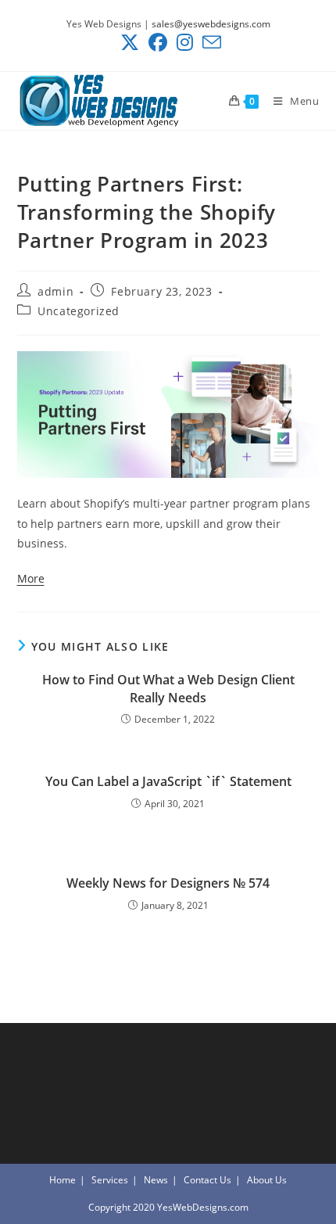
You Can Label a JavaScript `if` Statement (168, 781)
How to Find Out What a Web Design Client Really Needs (168, 688)
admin (55, 291)
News (156, 1179)
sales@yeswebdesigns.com (211, 24)
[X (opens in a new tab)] (130, 42)
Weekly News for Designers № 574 (168, 883)
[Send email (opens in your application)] (209, 42)
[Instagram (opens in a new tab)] (185, 42)
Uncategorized (79, 310)
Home (62, 1179)
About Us (267, 1179)
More (31, 578)
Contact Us (207, 1179)
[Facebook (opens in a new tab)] (158, 42)
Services (109, 1179)
